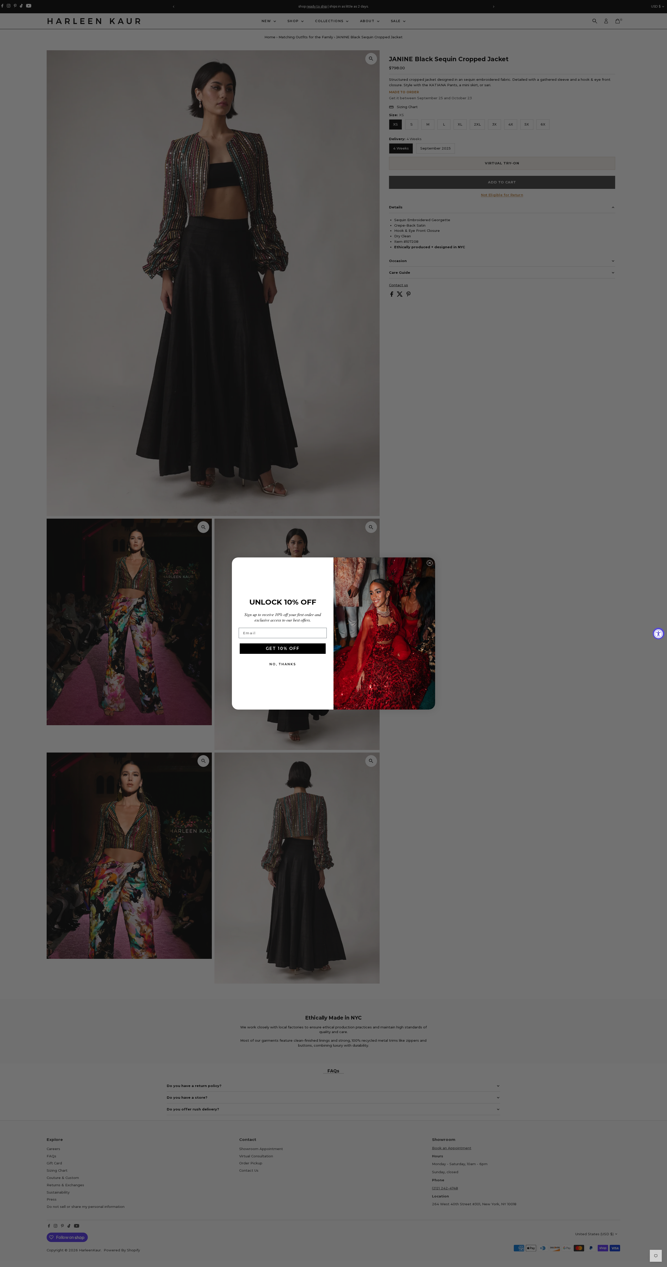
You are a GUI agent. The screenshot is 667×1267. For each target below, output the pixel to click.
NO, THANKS (282, 664)
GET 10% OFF (283, 648)
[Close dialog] (430, 563)
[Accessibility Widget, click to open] (658, 633)
